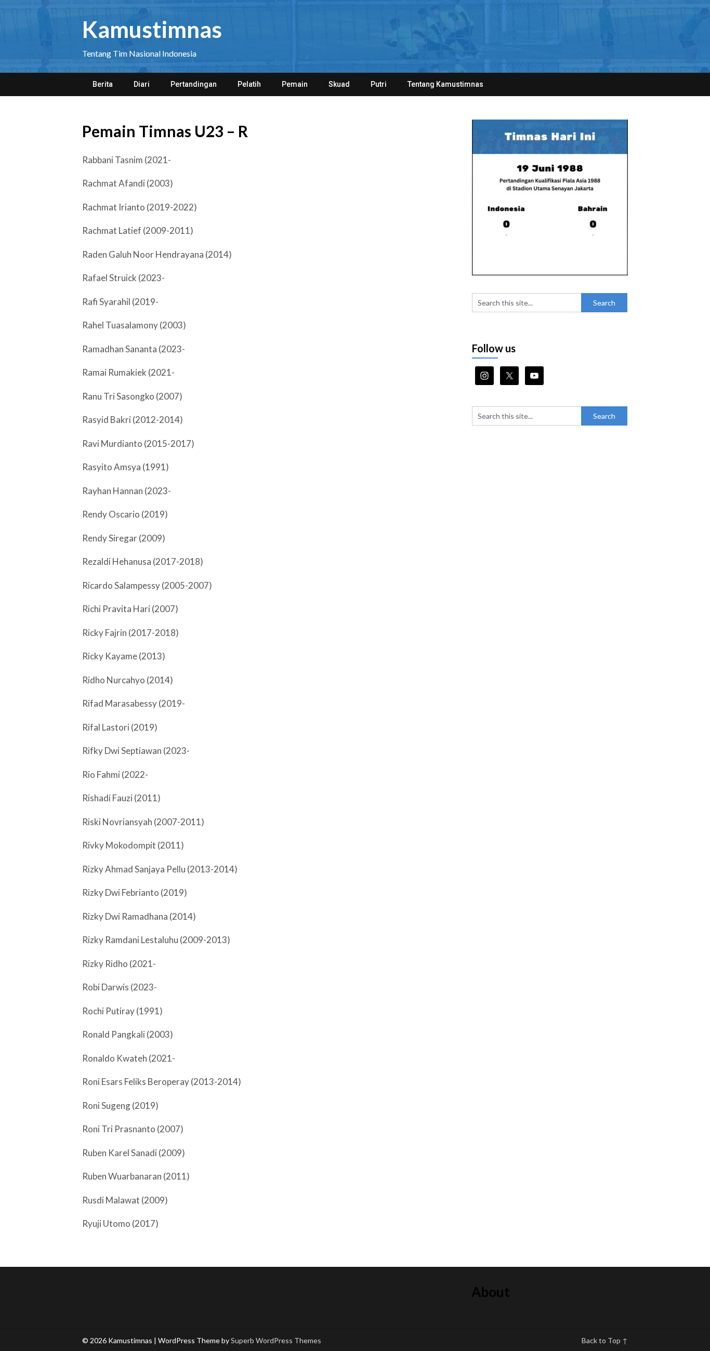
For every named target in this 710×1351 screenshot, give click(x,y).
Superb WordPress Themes (276, 1340)
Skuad (339, 84)
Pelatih (249, 84)
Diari (142, 84)
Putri (379, 84)
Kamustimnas (152, 29)
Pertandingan (193, 84)
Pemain (295, 84)
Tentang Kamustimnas (445, 84)
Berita (103, 84)
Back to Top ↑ (605, 1340)
